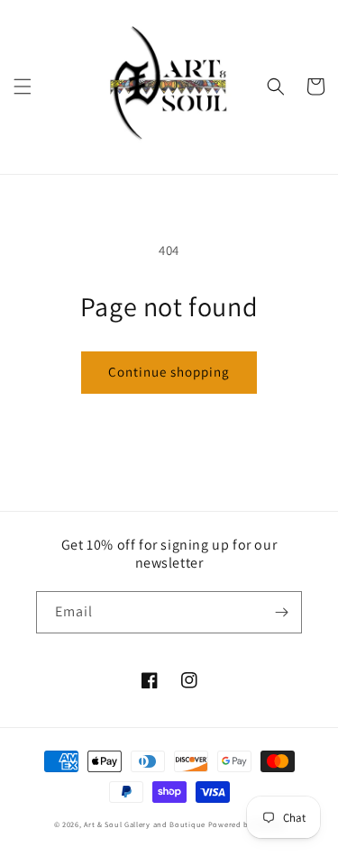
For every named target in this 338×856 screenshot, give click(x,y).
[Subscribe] (281, 612)
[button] (22, 86)
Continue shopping (169, 371)
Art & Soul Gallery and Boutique (145, 824)
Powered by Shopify (246, 824)
